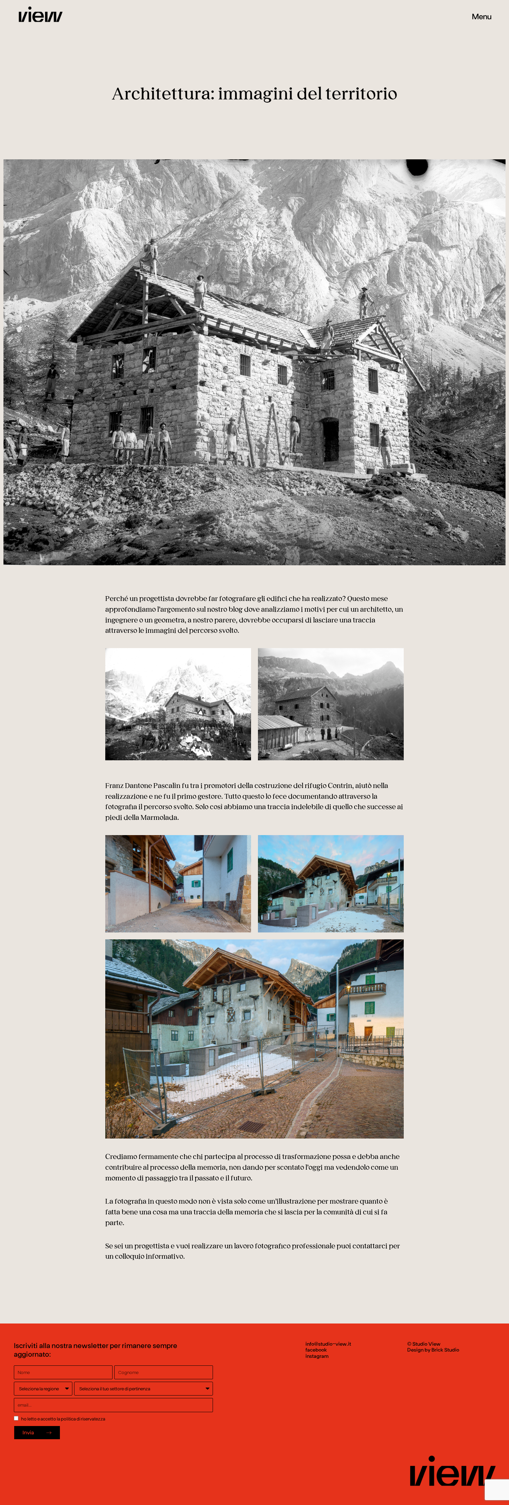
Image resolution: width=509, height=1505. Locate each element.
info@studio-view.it (328, 1343)
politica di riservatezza (82, 1419)
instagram (317, 1356)
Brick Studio (445, 1349)
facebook (316, 1349)
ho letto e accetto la (62, 1419)
